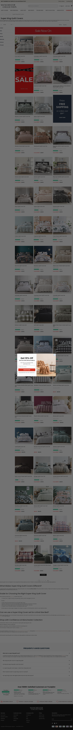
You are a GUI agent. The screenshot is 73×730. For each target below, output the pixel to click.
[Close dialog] (54, 355)
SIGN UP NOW (26, 370)
